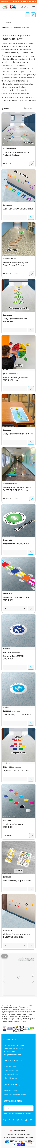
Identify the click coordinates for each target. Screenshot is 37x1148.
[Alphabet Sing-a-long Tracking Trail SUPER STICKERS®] (18, 927)
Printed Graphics (10, 1078)
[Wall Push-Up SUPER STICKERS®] (18, 202)
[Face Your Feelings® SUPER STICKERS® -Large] (18, 368)
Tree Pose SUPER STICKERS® (16, 544)
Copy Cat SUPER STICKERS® (16, 770)
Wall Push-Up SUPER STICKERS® (18, 209)
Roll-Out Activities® (11, 1074)
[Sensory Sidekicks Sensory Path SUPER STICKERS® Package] (18, 480)
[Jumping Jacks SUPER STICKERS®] (18, 647)
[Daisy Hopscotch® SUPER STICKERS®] (18, 312)
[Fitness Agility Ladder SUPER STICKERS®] (18, 590)
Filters (6, 109)
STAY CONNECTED (12, 1101)
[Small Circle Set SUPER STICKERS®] (18, 817)
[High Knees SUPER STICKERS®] (18, 705)
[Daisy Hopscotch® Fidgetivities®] (18, 427)
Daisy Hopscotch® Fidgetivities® (18, 434)
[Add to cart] (31, 217)
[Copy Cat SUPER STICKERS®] (18, 761)
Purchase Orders (10, 1090)
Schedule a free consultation (14, 1094)
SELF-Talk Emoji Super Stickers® (17, 880)
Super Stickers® (9, 1066)
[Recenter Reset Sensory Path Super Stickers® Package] (18, 255)
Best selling (28, 108)
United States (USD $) (19, 1130)
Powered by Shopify (25, 1137)
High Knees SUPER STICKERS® (17, 715)
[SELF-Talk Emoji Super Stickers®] (18, 874)
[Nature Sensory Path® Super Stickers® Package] (18, 145)
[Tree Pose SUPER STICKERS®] (18, 537)
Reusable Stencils (10, 1070)
